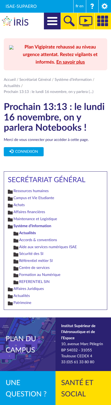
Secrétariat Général (35, 79)
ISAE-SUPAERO (21, 6)
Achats (19, 204)
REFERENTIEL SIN (34, 281)
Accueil (10, 79)
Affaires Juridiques (28, 288)
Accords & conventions (38, 240)
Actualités (12, 85)
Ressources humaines (31, 190)
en (81, 6)
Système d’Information (73, 79)
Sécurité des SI (31, 253)
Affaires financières (29, 211)
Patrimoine (22, 302)
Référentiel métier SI (36, 260)
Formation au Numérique (39, 274)
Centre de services (34, 267)
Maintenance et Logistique (35, 218)
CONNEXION (25, 151)
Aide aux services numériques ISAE (48, 247)
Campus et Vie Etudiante (33, 197)
